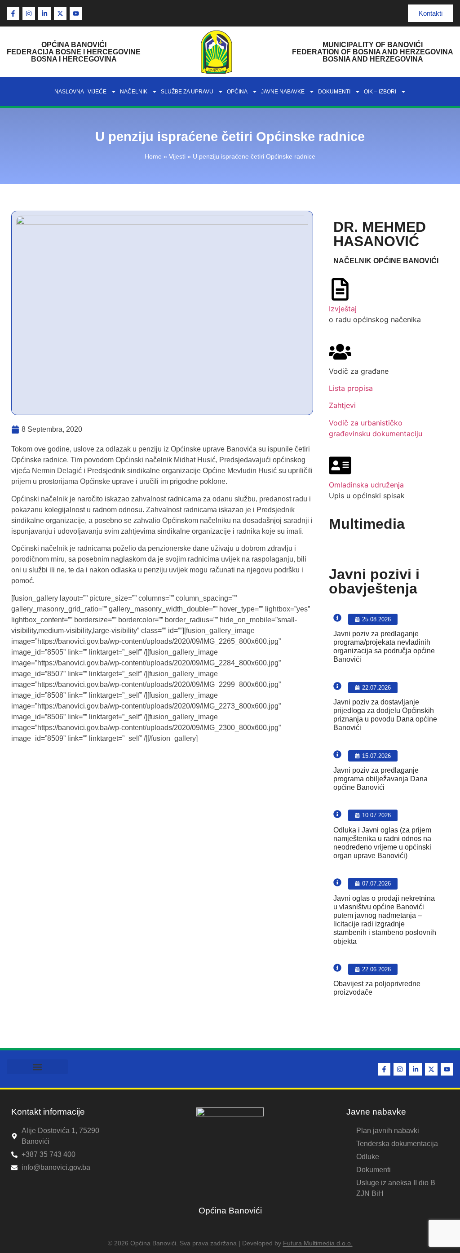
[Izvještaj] (340, 289)
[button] (37, 1066)
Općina (237, 92)
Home (153, 156)
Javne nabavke (283, 92)
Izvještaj (343, 308)
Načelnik (133, 92)
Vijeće (97, 92)
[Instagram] (28, 13)
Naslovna (69, 92)
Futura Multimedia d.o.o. (318, 1243)
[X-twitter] (60, 13)
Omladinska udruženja (366, 484)
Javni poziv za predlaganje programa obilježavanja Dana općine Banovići (380, 778)
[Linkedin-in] (44, 13)
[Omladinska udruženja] (340, 465)
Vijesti (177, 156)
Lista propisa (351, 388)
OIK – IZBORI (380, 92)
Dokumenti (334, 92)
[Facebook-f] (13, 13)
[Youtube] (76, 13)
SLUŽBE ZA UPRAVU (187, 92)
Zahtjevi (342, 405)
